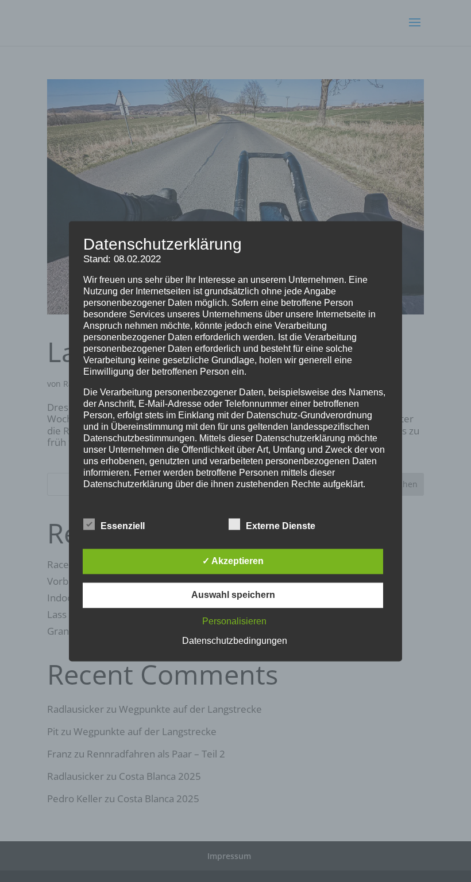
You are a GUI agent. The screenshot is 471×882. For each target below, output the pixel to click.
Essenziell (123, 526)
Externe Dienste (280, 526)
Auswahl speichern (233, 595)
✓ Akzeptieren (233, 561)
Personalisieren (234, 621)
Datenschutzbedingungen (234, 641)
